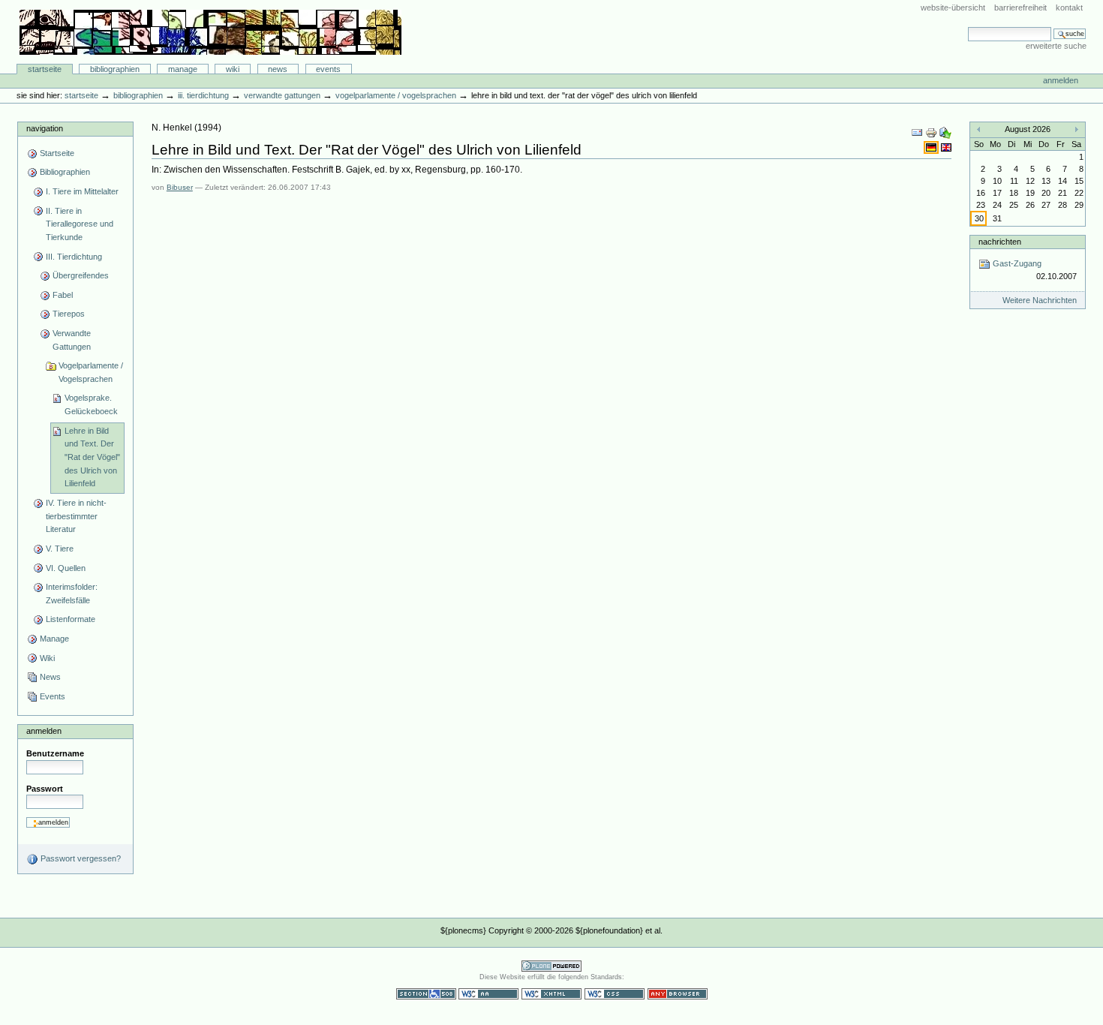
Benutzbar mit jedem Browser (678, 993)
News (277, 69)
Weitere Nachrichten (1039, 300)
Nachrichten (999, 241)
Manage (182, 69)
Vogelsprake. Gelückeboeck (91, 404)
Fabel (63, 294)
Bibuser (180, 187)
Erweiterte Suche (1056, 45)
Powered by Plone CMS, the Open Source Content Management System (551, 966)
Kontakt (1069, 7)
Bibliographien (115, 69)
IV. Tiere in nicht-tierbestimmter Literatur (76, 516)
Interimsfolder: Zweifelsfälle (72, 593)
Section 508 (426, 993)
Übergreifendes (81, 275)
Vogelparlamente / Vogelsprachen (395, 95)
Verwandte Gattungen (282, 95)
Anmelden (1060, 80)
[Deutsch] (932, 147)
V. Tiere (60, 548)
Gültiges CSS (615, 993)
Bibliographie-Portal (210, 32)
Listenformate (70, 619)
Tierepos (69, 313)
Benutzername (55, 753)
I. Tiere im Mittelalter (82, 191)
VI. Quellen (66, 568)
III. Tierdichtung (203, 95)
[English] (946, 147)
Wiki (232, 69)
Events (328, 69)
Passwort (44, 788)
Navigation (44, 128)
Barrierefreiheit (1020, 7)
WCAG (488, 993)
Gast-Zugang (1033, 270)
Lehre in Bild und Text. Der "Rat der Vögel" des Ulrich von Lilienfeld (92, 457)
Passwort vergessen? (79, 858)
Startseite (45, 69)
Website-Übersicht (953, 7)
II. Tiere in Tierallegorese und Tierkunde (79, 224)
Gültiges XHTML (551, 993)
